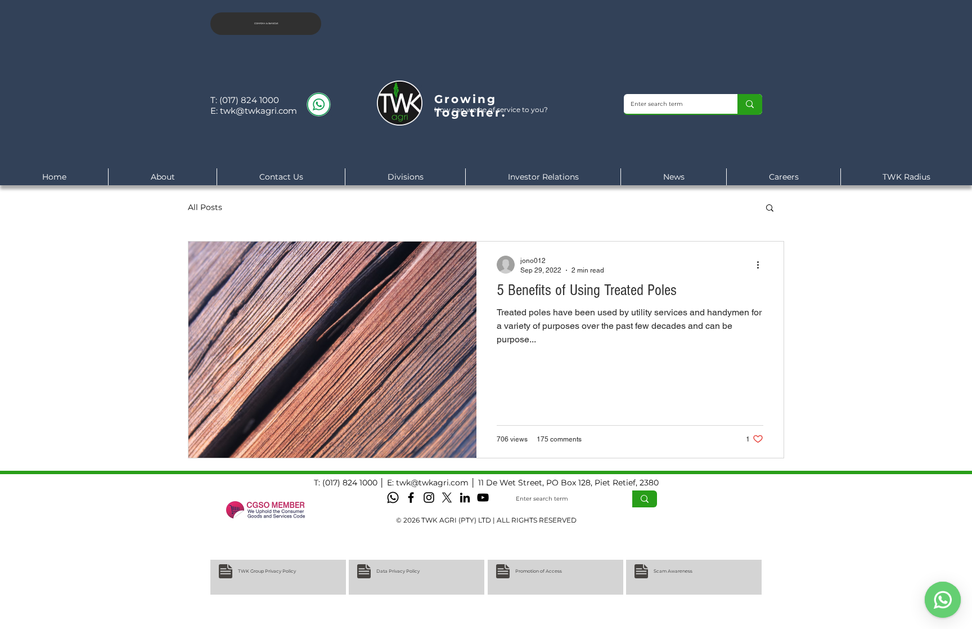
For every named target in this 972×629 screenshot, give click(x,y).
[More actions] (761, 264)
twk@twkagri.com (258, 110)
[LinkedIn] (465, 497)
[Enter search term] (749, 104)
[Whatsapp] (393, 497)
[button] (769, 209)
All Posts (205, 207)
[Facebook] (411, 497)
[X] (447, 497)
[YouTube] (483, 497)
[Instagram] (429, 497)
